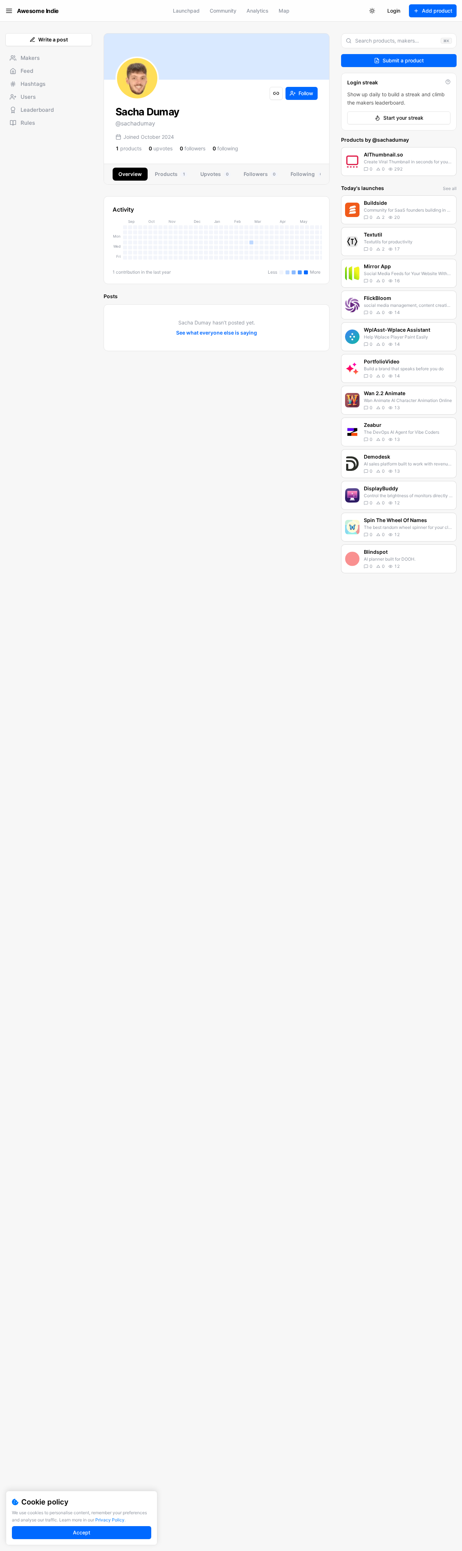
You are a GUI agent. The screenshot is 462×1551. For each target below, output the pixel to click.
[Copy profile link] (276, 93)
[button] (399, 161)
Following (306, 174)
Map (284, 11)
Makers (30, 57)
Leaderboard (37, 109)
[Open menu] (9, 10)
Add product (437, 11)
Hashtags (33, 83)
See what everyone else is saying (216, 333)
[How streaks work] (447, 81)
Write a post (53, 39)
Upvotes (214, 174)
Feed (27, 70)
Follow (305, 93)
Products (170, 174)
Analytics (258, 11)
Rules (28, 122)
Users (28, 96)
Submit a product (403, 60)
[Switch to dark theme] (372, 10)
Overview (130, 174)
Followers (259, 174)
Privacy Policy (110, 1520)
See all (450, 188)
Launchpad (186, 11)
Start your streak (403, 118)
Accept (81, 1532)
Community (223, 11)
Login (393, 11)
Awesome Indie (38, 10)
